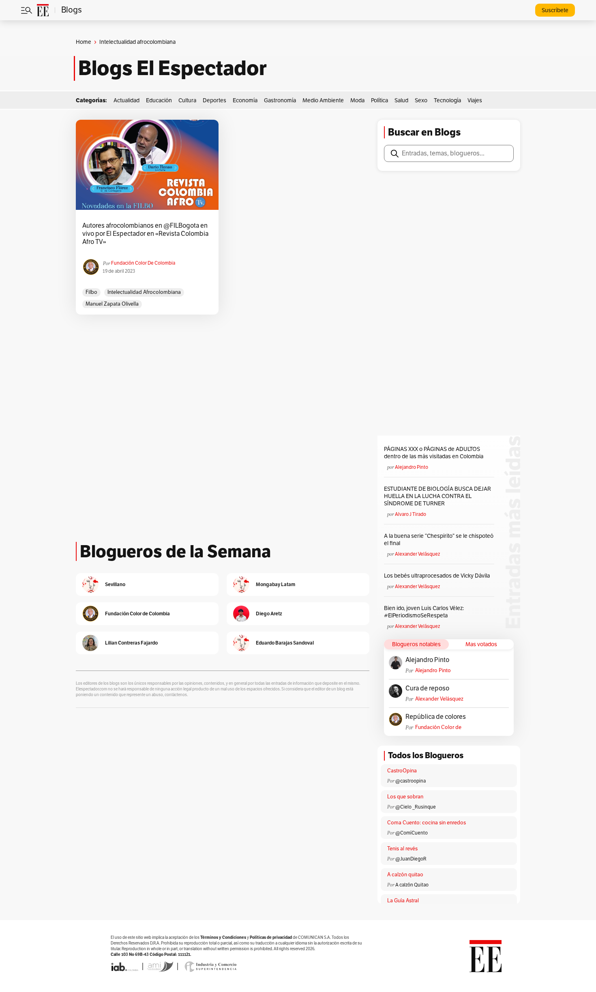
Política (379, 100)
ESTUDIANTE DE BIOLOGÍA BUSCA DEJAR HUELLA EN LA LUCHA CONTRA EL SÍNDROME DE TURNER (437, 496)
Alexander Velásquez (417, 554)
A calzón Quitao (412, 885)
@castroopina (410, 781)
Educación (159, 100)
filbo (91, 292)
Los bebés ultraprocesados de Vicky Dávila (438, 575)
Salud (401, 100)
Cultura (187, 100)
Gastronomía (280, 100)
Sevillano (115, 584)
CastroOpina (402, 771)
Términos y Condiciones (223, 937)
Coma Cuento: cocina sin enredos (426, 822)
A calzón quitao (405, 874)
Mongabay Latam (275, 584)
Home (83, 42)
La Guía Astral (403, 900)
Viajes (474, 100)
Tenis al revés (402, 848)
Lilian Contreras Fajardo (131, 643)
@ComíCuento (411, 833)
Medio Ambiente (323, 100)
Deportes (214, 100)
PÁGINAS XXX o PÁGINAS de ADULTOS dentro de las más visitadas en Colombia (433, 453)
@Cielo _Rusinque (415, 807)
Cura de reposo (427, 688)
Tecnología (447, 100)
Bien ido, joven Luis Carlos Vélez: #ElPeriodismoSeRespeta (424, 612)
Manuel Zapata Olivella (112, 304)
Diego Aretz (269, 613)
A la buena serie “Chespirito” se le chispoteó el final (438, 540)
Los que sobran (405, 797)
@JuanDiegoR (411, 859)
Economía (245, 100)
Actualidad (126, 100)
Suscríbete (555, 10)
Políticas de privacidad (271, 937)
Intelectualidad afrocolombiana (144, 292)
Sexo (421, 100)
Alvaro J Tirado (410, 514)
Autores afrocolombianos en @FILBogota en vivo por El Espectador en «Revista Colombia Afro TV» (145, 234)
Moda (357, 100)
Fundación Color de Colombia (143, 263)
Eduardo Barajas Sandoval (285, 643)
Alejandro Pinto (411, 467)
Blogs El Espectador (172, 68)
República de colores (435, 717)
